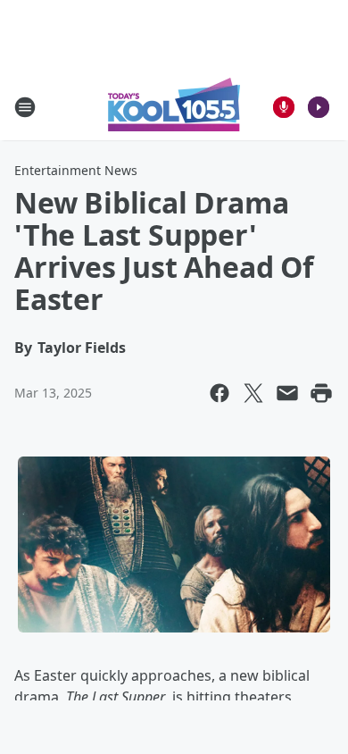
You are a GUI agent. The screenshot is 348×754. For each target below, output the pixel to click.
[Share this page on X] (253, 393)
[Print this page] (321, 393)
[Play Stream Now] (318, 107)
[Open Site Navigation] (25, 107)
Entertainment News (75, 170)
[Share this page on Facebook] (219, 393)
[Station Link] (174, 107)
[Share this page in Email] (287, 393)
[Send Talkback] (283, 107)
